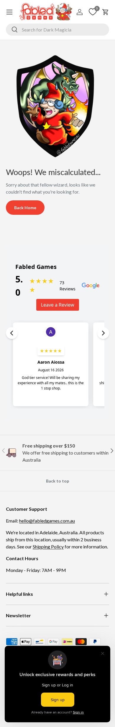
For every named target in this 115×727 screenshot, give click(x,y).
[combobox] (57, 30)
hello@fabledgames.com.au (47, 520)
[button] (105, 12)
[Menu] (9, 12)
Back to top (57, 480)
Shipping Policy (48, 546)
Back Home (25, 207)
